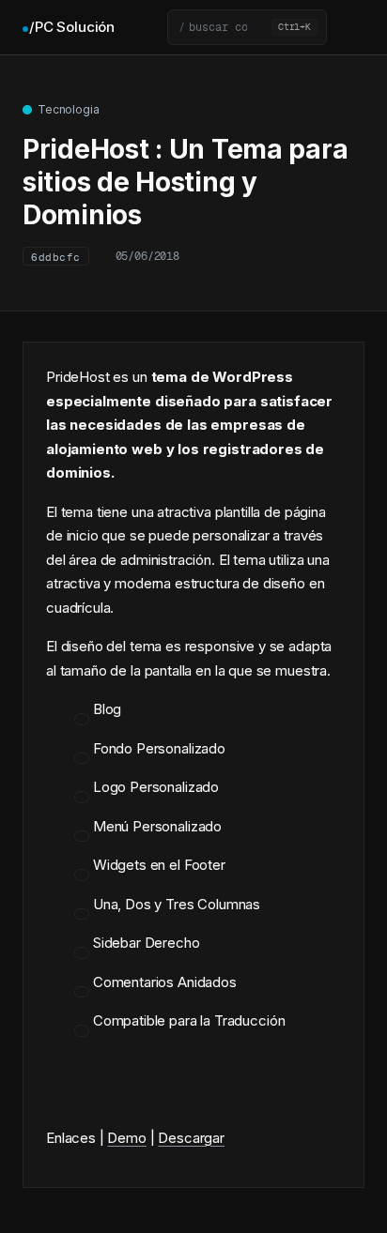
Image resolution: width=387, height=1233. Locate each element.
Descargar (191, 1138)
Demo (126, 1138)
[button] (247, 27)
